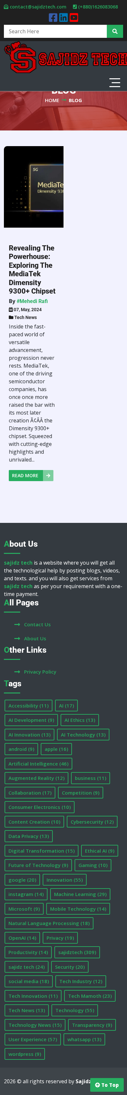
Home (52, 100)
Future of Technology (38, 865)
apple (56, 749)
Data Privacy (28, 836)
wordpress (24, 1054)
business (90, 778)
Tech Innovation (33, 996)
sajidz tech (26, 967)
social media (28, 981)
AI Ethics (79, 720)
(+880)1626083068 (98, 7)
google (22, 879)
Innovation (65, 879)
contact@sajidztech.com (38, 7)
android (21, 749)
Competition (80, 792)
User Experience (32, 1039)
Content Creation (34, 821)
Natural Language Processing (49, 923)
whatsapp (84, 1039)
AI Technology (83, 734)
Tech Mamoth (90, 996)
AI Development (31, 720)
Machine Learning (80, 894)
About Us (35, 638)
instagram (26, 894)
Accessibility (28, 705)
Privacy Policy (40, 671)
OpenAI (22, 938)
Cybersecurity (92, 821)
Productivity (28, 952)
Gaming (92, 865)
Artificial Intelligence (38, 763)
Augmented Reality (36, 778)
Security (70, 967)
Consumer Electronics (39, 807)
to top (109, 1085)
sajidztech (77, 952)
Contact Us (37, 624)
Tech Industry (80, 981)
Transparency (92, 1025)
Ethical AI (99, 850)
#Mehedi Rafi (32, 301)
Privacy (60, 938)
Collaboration (29, 792)
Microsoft (24, 908)
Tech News (25, 317)
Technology (74, 1010)
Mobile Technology (78, 908)
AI (66, 705)
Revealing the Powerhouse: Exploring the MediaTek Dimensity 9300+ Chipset (32, 269)
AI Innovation (29, 734)
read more (26, 475)
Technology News (35, 1025)
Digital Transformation (41, 850)
